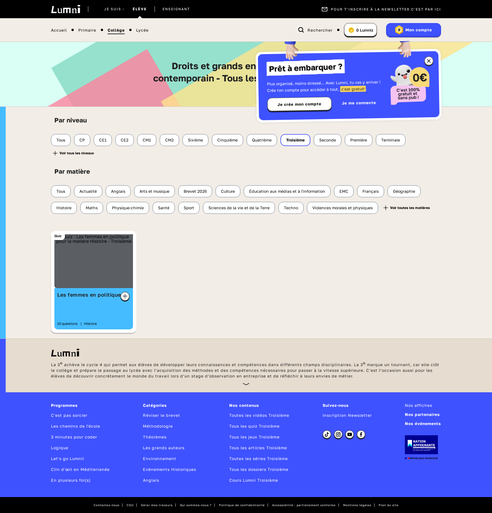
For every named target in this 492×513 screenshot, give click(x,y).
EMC (343, 191)
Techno (291, 207)
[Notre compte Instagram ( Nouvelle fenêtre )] (338, 434)
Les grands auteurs (163, 447)
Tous (60, 140)
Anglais (118, 191)
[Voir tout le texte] (246, 384)
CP (82, 140)
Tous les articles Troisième (258, 447)
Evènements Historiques (169, 469)
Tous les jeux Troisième (254, 436)
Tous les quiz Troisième (254, 426)
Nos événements (423, 423)
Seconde (327, 140)
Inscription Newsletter (347, 415)
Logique (59, 447)
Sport (189, 207)
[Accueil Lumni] (65, 9)
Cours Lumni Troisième (253, 480)
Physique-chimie (128, 207)
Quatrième (262, 140)
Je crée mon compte (299, 104)
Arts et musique (154, 191)
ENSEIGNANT (176, 9)
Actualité (88, 191)
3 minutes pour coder (74, 436)
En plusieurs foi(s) (71, 480)
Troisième (295, 140)
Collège (116, 30)
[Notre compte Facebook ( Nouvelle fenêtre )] (361, 434)
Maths (92, 207)
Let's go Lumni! (67, 458)
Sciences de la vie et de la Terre (239, 207)
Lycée (142, 30)
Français (370, 191)
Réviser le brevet (161, 415)
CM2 (169, 140)
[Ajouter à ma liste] (125, 296)
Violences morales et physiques (342, 207)
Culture (228, 191)
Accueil (59, 30)
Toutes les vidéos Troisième (259, 415)
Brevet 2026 (195, 191)
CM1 (147, 140)
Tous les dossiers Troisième (258, 469)
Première (358, 140)
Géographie (404, 191)
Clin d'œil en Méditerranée (80, 469)
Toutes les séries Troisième (258, 458)
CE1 (102, 140)
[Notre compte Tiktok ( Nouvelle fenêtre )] (327, 434)
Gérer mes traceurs (157, 505)
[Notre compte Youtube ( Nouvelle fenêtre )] (349, 434)
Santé (163, 207)
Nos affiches (418, 405)
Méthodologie (158, 426)
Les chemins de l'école (75, 426)
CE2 (124, 140)
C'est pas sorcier (69, 415)
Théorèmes (155, 436)
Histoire (63, 207)
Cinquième (227, 140)
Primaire (87, 30)
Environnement (159, 458)
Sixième (195, 140)
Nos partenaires (422, 414)
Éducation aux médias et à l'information (287, 191)
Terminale (390, 140)
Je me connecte (359, 102)
